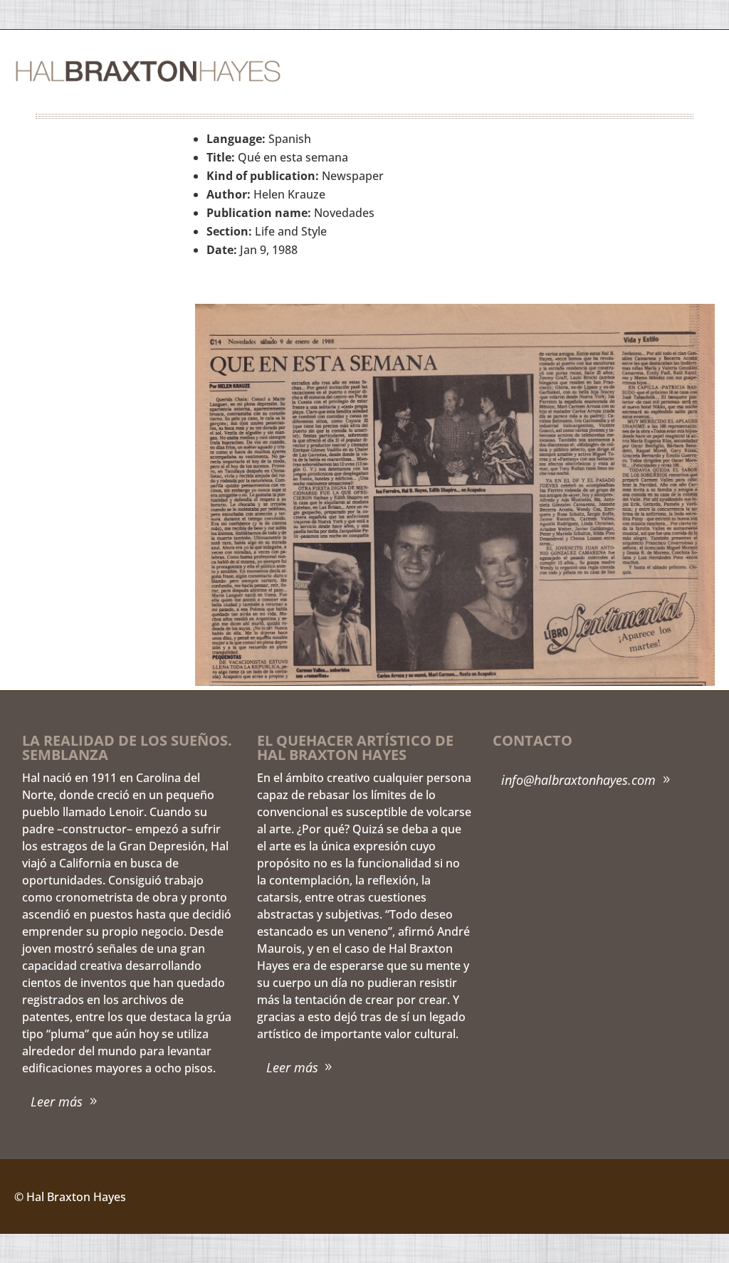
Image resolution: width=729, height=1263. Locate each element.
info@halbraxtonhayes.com (578, 779)
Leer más (57, 1101)
